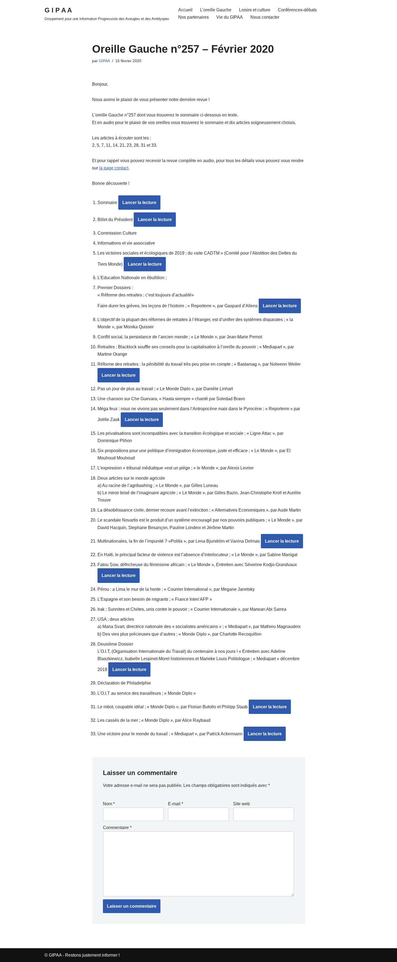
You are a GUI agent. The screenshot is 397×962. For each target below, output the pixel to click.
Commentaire (117, 827)
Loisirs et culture (254, 10)
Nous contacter (264, 17)
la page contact (113, 168)
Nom (109, 803)
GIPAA (104, 61)
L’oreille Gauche (215, 10)
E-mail (175, 803)
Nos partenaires (193, 17)
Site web (241, 803)
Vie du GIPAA (229, 17)
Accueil (185, 10)
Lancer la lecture (139, 202)
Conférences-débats (297, 10)
